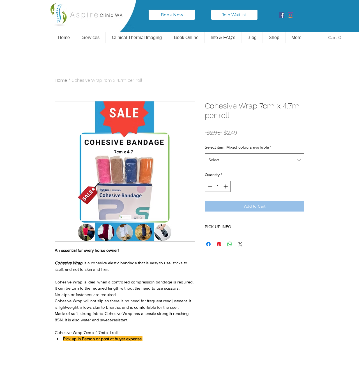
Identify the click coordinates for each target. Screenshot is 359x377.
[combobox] (254, 159)
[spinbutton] (217, 186)
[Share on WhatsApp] (229, 244)
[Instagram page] (290, 15)
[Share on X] (240, 244)
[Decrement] (209, 186)
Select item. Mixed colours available (238, 147)
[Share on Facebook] (208, 244)
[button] (331, 38)
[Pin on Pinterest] (219, 244)
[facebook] (281, 15)
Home (61, 80)
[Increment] (226, 186)
